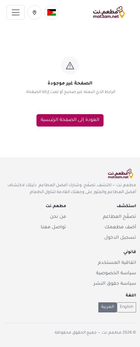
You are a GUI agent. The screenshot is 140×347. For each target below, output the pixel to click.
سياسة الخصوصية (116, 273)
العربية (107, 307)
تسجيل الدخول (120, 238)
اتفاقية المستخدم (117, 263)
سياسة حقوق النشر (114, 284)
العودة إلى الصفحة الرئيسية (70, 120)
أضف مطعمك (120, 227)
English (126, 307)
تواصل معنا (53, 227)
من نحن (58, 217)
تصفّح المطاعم (119, 217)
